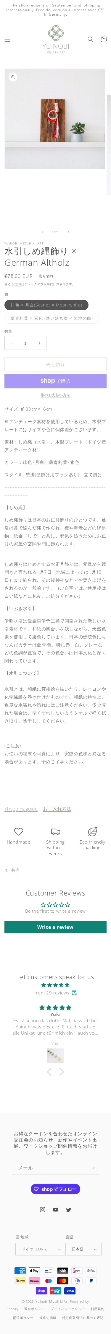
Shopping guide (21, 808)
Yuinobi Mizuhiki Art (52, 1301)
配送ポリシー (23, 1317)
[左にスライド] (42, 232)
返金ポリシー (34, 1309)
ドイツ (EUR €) (35, 1249)
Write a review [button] (55, 927)
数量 (8, 331)
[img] (55, 985)
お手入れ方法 (57, 808)
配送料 (16, 284)
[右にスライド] (68, 232)
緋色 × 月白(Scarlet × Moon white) (48, 306)
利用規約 (97, 1309)
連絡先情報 (48, 1317)
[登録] (92, 1168)
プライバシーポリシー (68, 1309)
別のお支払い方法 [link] (55, 394)
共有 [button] (15, 870)
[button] (7, 39)
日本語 (78, 1249)
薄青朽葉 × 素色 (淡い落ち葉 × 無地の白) (54, 319)
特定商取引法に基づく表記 (83, 1317)
